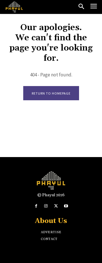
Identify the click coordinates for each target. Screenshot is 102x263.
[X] (56, 206)
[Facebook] (36, 206)
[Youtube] (65, 206)
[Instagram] (46, 206)
